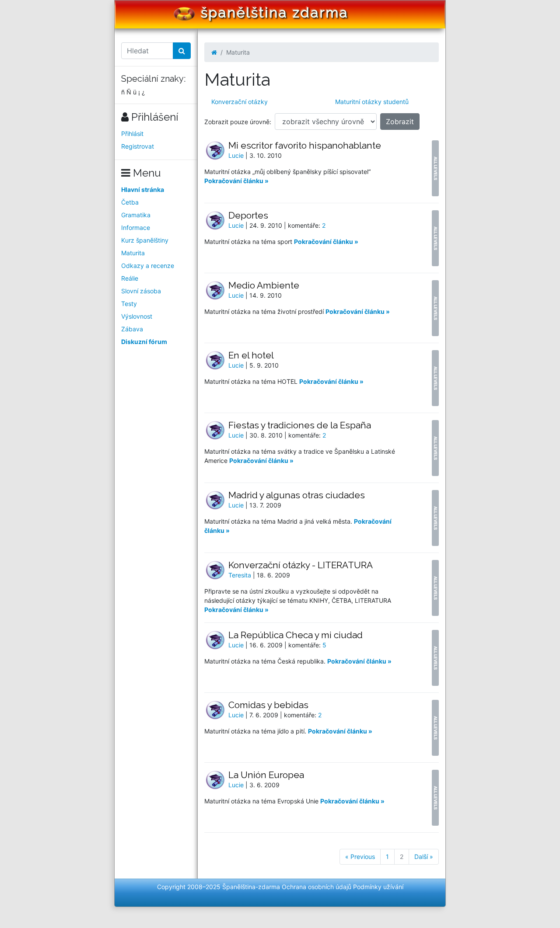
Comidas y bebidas (268, 704)
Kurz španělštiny (144, 240)
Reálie (129, 278)
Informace (135, 227)
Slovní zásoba (141, 291)
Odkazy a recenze (147, 265)
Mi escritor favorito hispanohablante (304, 145)
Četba (130, 202)
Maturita (133, 253)
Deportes (248, 215)
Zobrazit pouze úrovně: (237, 121)
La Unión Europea (266, 774)
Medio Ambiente (263, 285)
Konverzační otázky (239, 101)
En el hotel (251, 355)
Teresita (240, 575)
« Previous (360, 856)
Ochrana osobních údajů (316, 886)
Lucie (236, 155)
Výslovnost (136, 316)
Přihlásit (132, 133)
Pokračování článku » (236, 180)
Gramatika (135, 215)
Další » (423, 856)
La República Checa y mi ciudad (295, 634)
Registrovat (137, 146)
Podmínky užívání (378, 886)
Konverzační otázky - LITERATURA (300, 565)
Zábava (132, 329)
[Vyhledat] (182, 50)
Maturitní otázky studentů (372, 101)
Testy (129, 303)
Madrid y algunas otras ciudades (296, 495)
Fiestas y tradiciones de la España (299, 425)
